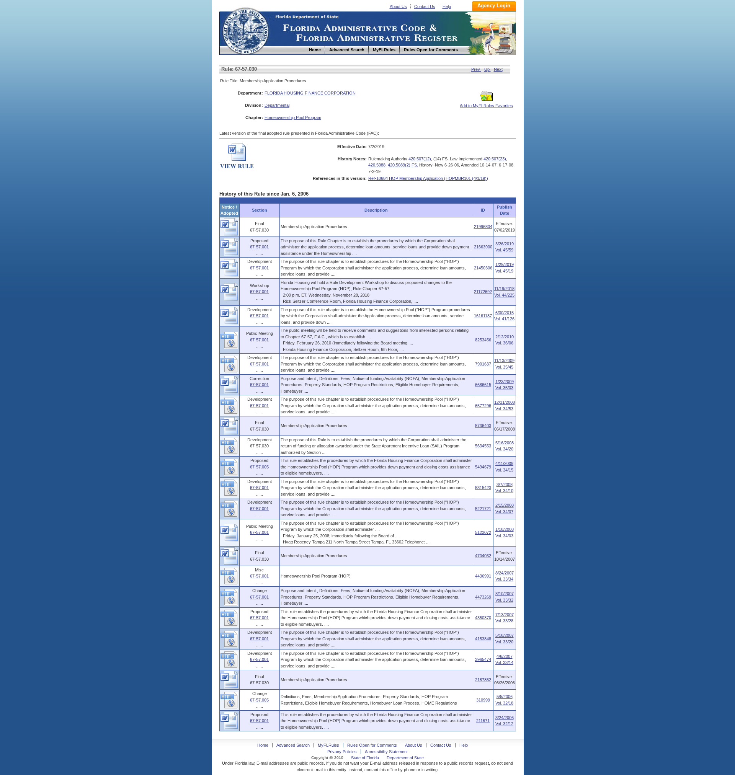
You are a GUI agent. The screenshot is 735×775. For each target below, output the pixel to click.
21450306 (483, 268)
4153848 (483, 638)
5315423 (483, 487)
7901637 (483, 364)
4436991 (483, 576)
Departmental (277, 105)
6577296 (483, 405)
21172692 (483, 291)
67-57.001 (259, 247)
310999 (483, 700)
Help (447, 6)
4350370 (483, 617)
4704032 (483, 555)
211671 (483, 720)
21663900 (483, 247)
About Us (398, 6)
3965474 (483, 659)
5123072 (483, 532)
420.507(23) (494, 159)
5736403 (483, 425)
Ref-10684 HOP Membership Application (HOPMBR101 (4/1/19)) (428, 178)
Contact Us (424, 6)
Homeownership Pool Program (293, 117)
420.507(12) (419, 159)
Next (498, 69)
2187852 (483, 679)
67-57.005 (259, 467)
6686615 (483, 384)
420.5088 (376, 165)
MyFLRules (328, 745)
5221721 (483, 508)
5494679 (483, 467)
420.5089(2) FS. (403, 165)
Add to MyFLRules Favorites (486, 105)
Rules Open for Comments (372, 745)
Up (487, 69)
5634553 (483, 446)
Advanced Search (293, 745)
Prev (476, 69)
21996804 (483, 226)
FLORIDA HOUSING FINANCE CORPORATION (310, 93)
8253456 (483, 340)
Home (245, 30)
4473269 (483, 597)
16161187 (483, 315)
